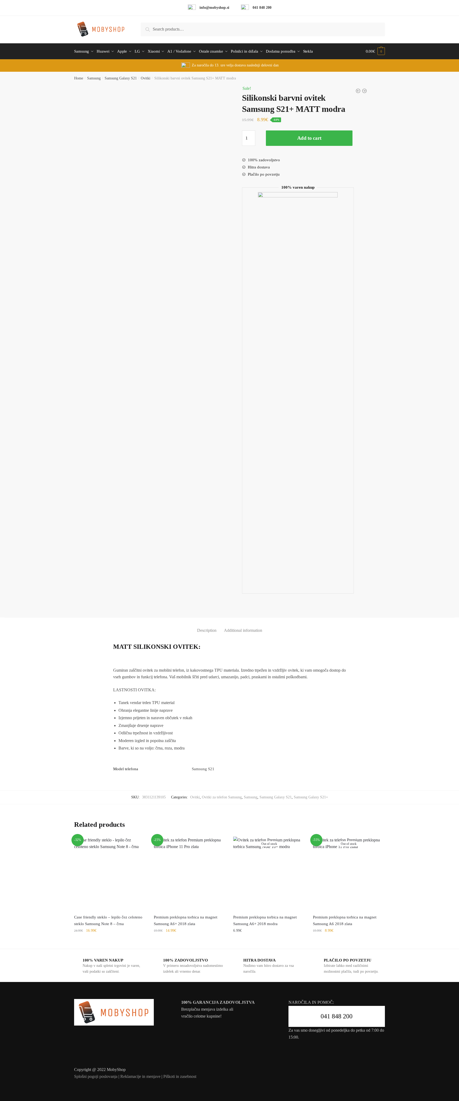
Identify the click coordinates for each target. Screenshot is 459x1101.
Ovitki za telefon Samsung (222, 797)
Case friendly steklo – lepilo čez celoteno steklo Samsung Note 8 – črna (108, 920)
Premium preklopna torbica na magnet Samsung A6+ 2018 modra (265, 920)
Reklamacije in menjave (140, 1076)
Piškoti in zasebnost (179, 1076)
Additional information (243, 630)
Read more (269, 942)
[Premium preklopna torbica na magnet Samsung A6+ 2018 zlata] (190, 872)
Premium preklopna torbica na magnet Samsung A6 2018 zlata (344, 920)
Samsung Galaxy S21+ (311, 797)
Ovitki (145, 78)
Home (78, 78)
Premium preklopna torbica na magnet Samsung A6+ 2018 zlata (185, 920)
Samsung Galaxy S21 (121, 78)
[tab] (206, 626)
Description (206, 630)
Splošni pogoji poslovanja (95, 1076)
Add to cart (309, 138)
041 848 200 (336, 1016)
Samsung (94, 78)
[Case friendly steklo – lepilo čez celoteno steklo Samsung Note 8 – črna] (110, 872)
